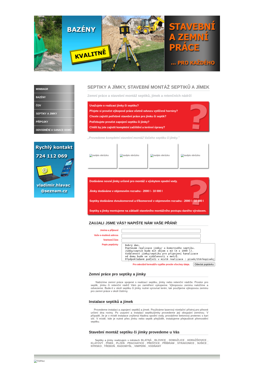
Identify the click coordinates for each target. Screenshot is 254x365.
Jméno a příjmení (109, 230)
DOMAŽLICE (177, 340)
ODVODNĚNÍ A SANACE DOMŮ (54, 130)
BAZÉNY (41, 97)
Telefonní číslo (110, 240)
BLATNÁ (146, 340)
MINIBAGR (42, 89)
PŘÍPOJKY (42, 121)
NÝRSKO (96, 346)
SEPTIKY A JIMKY (46, 113)
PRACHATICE (136, 343)
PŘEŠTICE (154, 343)
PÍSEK (110, 343)
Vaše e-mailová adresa (106, 235)
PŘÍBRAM (168, 343)
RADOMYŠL (125, 346)
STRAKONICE (186, 343)
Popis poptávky (110, 244)
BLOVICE (160, 340)
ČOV (38, 105)
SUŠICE (202, 343)
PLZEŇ (121, 343)
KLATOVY (97, 343)
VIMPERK (140, 346)
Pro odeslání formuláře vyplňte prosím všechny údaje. (161, 264)
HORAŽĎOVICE (196, 340)
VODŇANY (154, 346)
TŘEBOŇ (110, 346)
